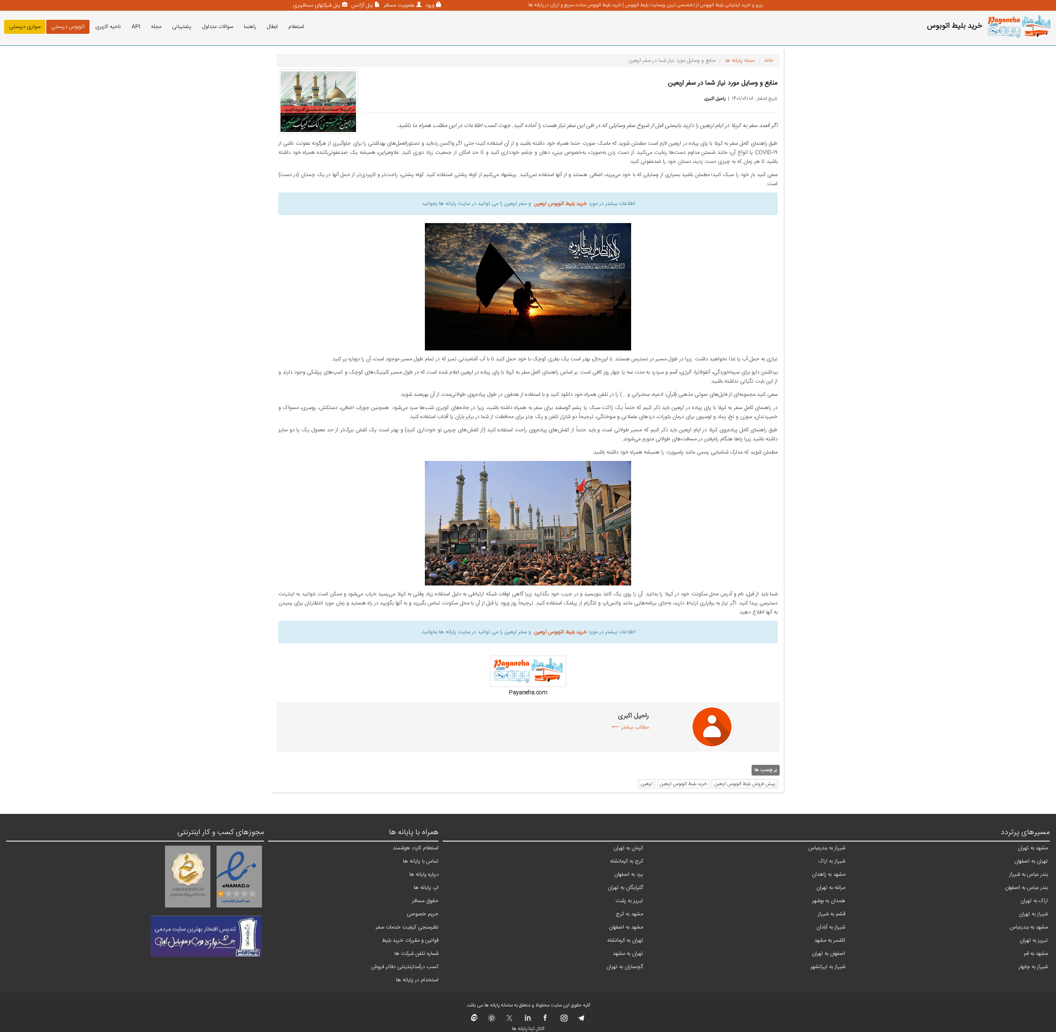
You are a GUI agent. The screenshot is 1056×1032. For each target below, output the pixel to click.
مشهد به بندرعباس (1029, 927)
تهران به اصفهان (1031, 861)
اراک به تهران (1034, 900)
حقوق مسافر (425, 900)
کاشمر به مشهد (829, 940)
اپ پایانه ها (426, 887)
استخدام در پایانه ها (417, 980)
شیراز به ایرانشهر (828, 966)
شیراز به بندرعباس (826, 848)
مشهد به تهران (1033, 848)
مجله (156, 26)
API (136, 26)
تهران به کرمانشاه (625, 940)
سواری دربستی (24, 26)
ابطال (272, 26)
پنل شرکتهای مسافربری (316, 5)
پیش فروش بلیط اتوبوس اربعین (744, 784)
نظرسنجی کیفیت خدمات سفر (407, 927)
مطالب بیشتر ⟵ (630, 727)
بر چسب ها (765, 770)
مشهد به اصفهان (626, 927)
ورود (429, 5)
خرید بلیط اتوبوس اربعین (683, 784)
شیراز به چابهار (1033, 966)
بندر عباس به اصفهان (1026, 887)
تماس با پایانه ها (420, 861)
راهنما (250, 26)
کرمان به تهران (628, 848)
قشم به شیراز (831, 914)
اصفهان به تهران (828, 953)
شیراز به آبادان (830, 927)
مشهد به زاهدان (828, 874)
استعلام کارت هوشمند (415, 848)
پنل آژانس (361, 5)
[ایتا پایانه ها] (475, 1020)
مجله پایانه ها (739, 60)
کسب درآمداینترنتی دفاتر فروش (404, 966)
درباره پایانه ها (423, 874)
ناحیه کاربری (108, 26)
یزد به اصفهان (628, 874)
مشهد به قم (1036, 953)
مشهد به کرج (629, 914)
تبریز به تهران (1034, 940)
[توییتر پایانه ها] (509, 1020)
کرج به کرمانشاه (626, 861)
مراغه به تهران (830, 887)
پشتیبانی (181, 26)
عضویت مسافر (398, 5)
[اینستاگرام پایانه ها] (563, 1020)
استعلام (296, 26)
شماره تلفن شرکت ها (416, 953)
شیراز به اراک (831, 861)
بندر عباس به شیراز (1028, 874)
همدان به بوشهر (828, 900)
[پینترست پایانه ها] (492, 1020)
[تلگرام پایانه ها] (580, 1020)
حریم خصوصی (422, 914)
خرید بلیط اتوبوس (954, 26)
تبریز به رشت (629, 900)
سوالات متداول (217, 26)
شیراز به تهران (1033, 914)
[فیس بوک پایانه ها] (545, 1020)
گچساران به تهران (624, 966)
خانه (768, 60)
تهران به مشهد (628, 953)
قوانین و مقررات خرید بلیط (410, 940)
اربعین (647, 784)
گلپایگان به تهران (625, 887)
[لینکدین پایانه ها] (527, 1020)
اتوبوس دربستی (68, 26)
